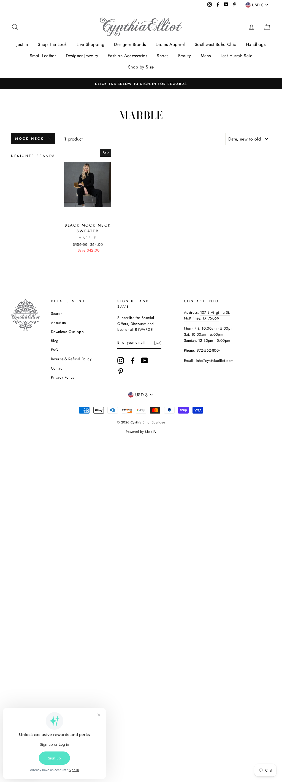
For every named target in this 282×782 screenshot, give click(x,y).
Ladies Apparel (170, 44)
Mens (206, 56)
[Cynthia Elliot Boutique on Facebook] (132, 360)
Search (57, 313)
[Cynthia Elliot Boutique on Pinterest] (120, 371)
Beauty (184, 56)
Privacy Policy (63, 377)
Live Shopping (90, 44)
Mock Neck (29, 138)
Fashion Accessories (127, 56)
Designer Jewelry (82, 56)
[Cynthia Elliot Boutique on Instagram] (120, 360)
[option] (141, 84)
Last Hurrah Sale (236, 56)
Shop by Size (141, 67)
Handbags (255, 44)
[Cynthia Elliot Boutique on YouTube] (144, 360)
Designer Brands (130, 44)
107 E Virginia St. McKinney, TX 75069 (207, 315)
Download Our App (67, 331)
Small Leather (43, 56)
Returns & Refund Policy (71, 359)
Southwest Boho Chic (215, 44)
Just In (22, 44)
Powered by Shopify (141, 431)
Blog (55, 340)
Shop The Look (52, 44)
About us (58, 322)
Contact (57, 368)
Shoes (162, 56)
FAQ (54, 350)
